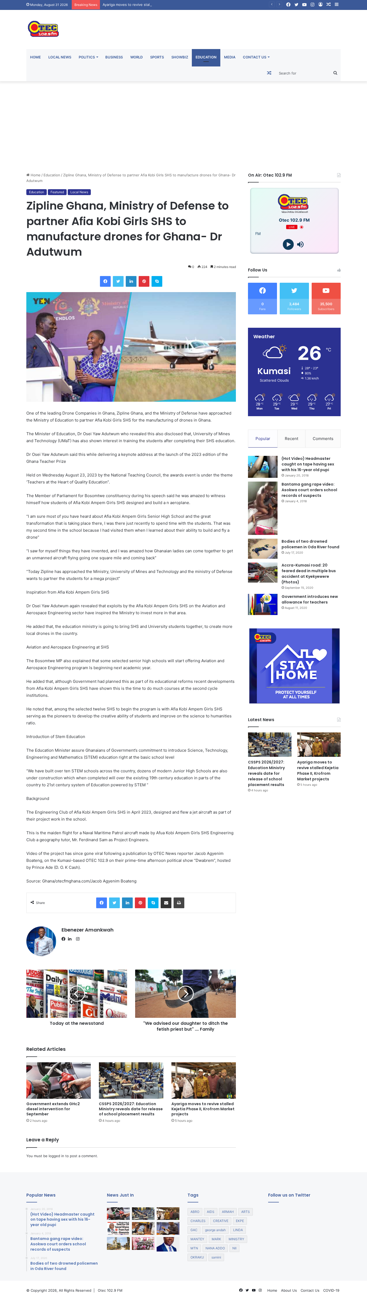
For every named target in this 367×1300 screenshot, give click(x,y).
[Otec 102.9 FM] (76, 29)
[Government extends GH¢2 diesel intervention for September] (58, 1080)
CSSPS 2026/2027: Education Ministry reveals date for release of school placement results (131, 1109)
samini (216, 1257)
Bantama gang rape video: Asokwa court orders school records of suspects (309, 490)
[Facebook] (65, 939)
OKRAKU (197, 1257)
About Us (289, 1290)
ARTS (245, 1212)
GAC (193, 1230)
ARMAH (228, 1212)
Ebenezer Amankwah (88, 929)
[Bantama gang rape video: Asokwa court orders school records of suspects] (263, 508)
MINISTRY (236, 1239)
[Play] (288, 244)
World (136, 57)
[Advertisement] (183, 126)
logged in (56, 1156)
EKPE (240, 1221)
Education (206, 57)
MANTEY (197, 1239)
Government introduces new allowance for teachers (310, 599)
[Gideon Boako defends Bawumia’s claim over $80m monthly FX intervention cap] (168, 1244)
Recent (291, 438)
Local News (59, 57)
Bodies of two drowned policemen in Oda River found (310, 544)
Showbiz (179, 57)
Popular (263, 438)
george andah (215, 1230)
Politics (87, 57)
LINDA (238, 1230)
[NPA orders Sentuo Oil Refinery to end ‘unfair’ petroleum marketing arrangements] (118, 1243)
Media (229, 57)
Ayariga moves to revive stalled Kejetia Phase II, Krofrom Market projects (163, 4)
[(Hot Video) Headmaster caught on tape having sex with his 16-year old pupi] (263, 467)
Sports (157, 57)
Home (35, 57)
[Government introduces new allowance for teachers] (263, 604)
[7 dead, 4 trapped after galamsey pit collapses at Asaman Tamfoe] (143, 1228)
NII (234, 1248)
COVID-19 (331, 1290)
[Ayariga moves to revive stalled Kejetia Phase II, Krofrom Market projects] (203, 1080)
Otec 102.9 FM (110, 1290)
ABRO (194, 1212)
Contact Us (254, 57)
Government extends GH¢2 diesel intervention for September (53, 1109)
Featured (57, 192)
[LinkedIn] (71, 939)
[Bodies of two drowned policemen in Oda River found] (263, 549)
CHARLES (198, 1221)
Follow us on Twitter (289, 1195)
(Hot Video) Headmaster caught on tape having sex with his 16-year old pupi (308, 464)
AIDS (210, 1212)
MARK (216, 1239)
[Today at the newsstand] (118, 1228)
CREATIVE (220, 1221)
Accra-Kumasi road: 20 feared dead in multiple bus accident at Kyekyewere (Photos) (309, 574)
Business (114, 57)
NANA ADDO (215, 1248)
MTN (194, 1248)
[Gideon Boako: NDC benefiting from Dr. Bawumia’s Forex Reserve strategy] (168, 1228)
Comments (323, 438)
